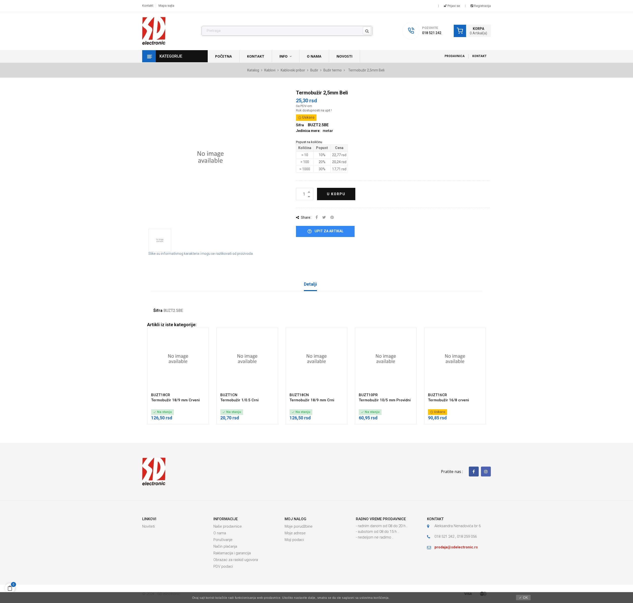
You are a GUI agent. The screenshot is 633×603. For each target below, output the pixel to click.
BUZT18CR (160, 395)
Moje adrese (295, 533)
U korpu (336, 194)
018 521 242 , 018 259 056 (455, 536)
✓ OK (523, 598)
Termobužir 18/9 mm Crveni (175, 400)
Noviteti (148, 526)
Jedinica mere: (308, 131)
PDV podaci (223, 566)
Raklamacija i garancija (232, 553)
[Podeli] (317, 217)
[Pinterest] (332, 217)
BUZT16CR (437, 395)
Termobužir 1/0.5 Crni (239, 400)
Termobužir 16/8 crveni (448, 400)
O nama (219, 533)
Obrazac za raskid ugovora (235, 560)
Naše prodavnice (227, 526)
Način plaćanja (225, 546)
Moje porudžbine (299, 526)
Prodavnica (455, 56)
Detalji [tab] (310, 284)
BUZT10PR (368, 395)
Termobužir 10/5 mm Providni (385, 400)
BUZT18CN (299, 395)
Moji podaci (294, 540)
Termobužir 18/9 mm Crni (312, 400)
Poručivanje (222, 540)
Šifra (157, 310)
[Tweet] (324, 217)
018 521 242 (431, 33)
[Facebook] (474, 471)
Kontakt (147, 5)
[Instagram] (486, 471)
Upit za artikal (325, 231)
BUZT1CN (228, 395)
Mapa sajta (166, 5)
